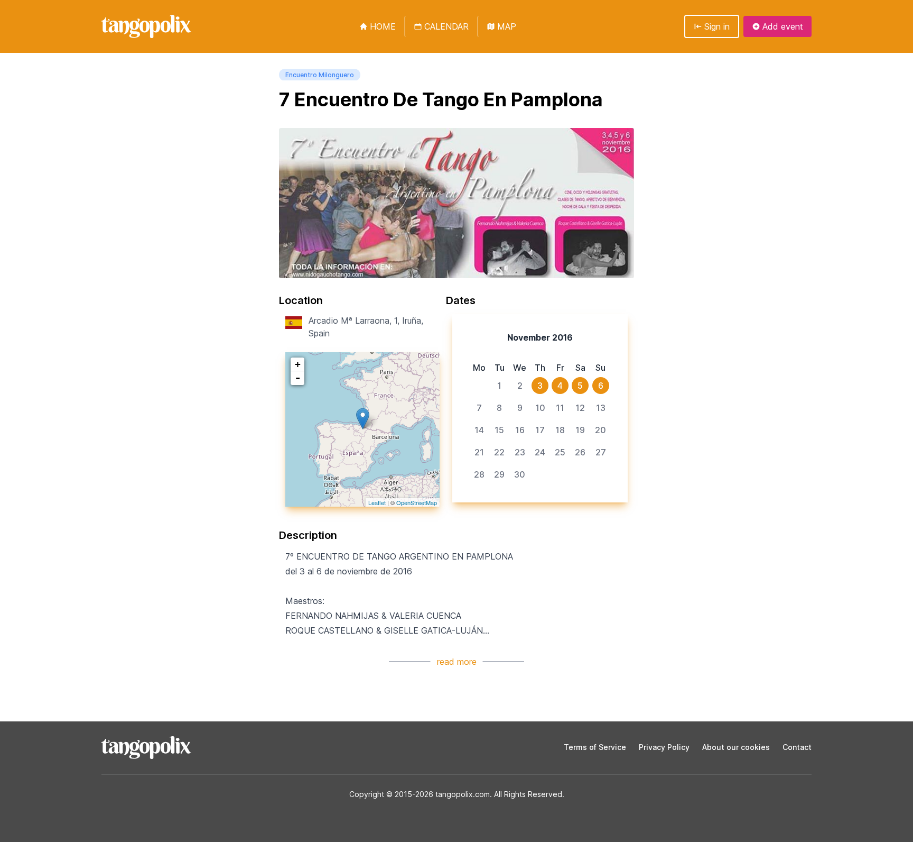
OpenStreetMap (416, 502)
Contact (797, 747)
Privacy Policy (664, 747)
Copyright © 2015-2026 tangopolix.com (419, 794)
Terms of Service (595, 747)
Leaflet (377, 502)
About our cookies (736, 747)
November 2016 (540, 337)
